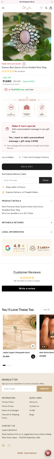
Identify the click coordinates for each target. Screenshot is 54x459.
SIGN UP (44, 388)
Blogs (31, 414)
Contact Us (34, 406)
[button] (8, 71)
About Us (33, 402)
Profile (32, 410)
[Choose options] (33, 346)
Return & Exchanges (10, 410)
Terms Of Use (7, 406)
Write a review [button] (27, 288)
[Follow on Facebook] (3, 445)
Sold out (27, 166)
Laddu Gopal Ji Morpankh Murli (16, 352)
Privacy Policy (8, 402)
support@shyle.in (9, 430)
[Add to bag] (33, 356)
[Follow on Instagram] (8, 445)
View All (46, 310)
